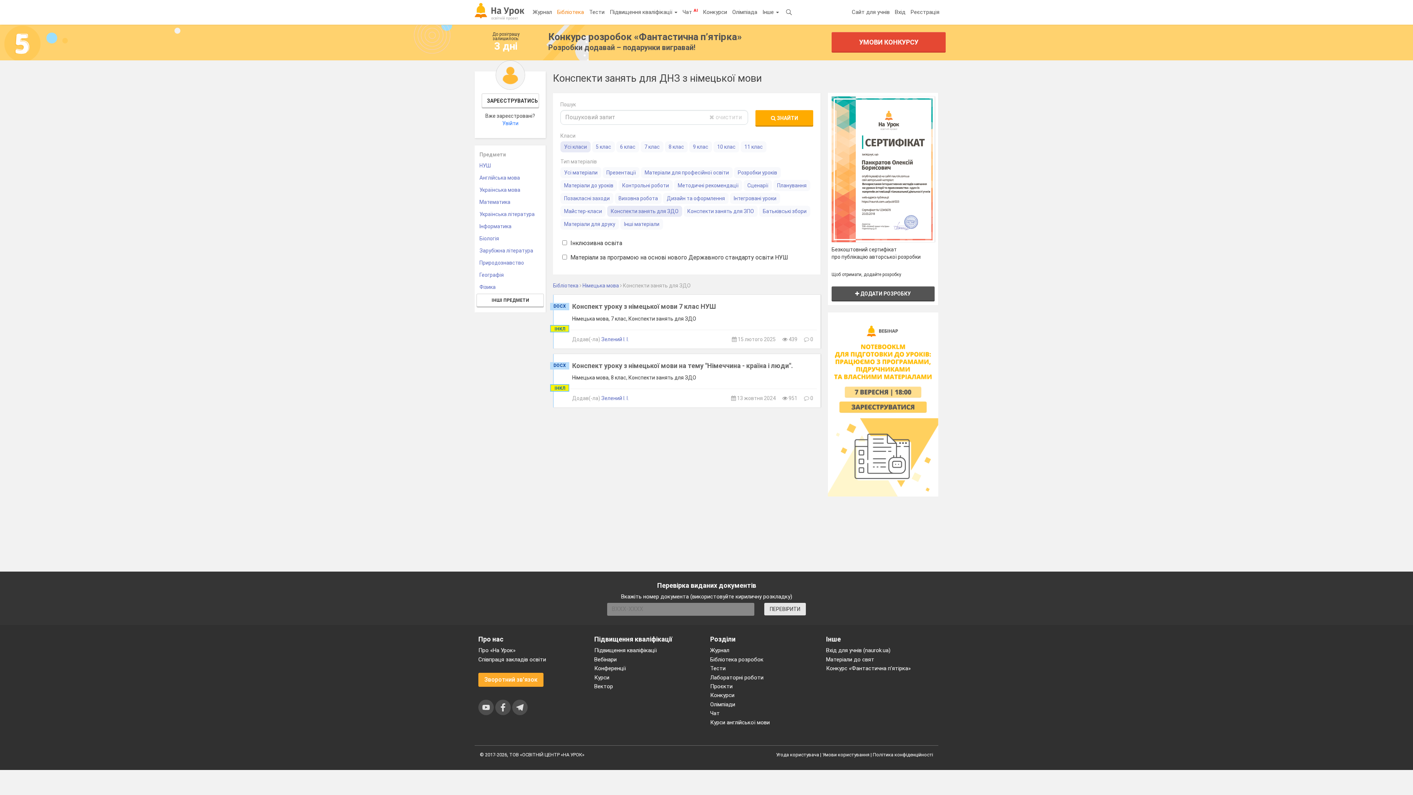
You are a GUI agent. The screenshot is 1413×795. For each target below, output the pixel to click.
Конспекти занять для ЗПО (720, 211)
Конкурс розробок (645, 36)
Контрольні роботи (645, 185)
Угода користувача (797, 754)
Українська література (507, 214)
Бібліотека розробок (737, 659)
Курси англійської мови (740, 722)
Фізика (487, 287)
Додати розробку (885, 294)
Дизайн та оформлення (696, 198)
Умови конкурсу (888, 42)
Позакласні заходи (587, 198)
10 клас (726, 147)
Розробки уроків (757, 173)
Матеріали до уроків (588, 185)
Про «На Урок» (497, 650)
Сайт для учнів (871, 12)
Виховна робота (638, 198)
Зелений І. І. (615, 339)
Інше (768, 12)
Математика (494, 202)
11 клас (753, 147)
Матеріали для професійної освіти (687, 173)
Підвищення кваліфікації (642, 12)
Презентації (621, 173)
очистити (728, 117)
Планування (792, 185)
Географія (491, 275)
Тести (597, 12)
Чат (690, 11)
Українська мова (499, 190)
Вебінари (605, 659)
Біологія (489, 238)
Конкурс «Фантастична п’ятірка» (868, 668)
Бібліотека (570, 12)
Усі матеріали (581, 173)
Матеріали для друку (589, 224)
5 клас (603, 147)
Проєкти (721, 686)
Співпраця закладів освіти (512, 659)
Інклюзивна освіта (595, 243)
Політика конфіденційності (903, 754)
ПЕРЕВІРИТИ (785, 609)
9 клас (700, 147)
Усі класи (575, 147)
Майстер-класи (583, 211)
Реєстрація (925, 12)
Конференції (610, 668)
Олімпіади (722, 704)
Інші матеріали (641, 224)
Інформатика (495, 226)
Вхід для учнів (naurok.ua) (858, 650)
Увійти (510, 123)
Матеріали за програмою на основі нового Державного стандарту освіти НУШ (678, 257)
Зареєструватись (512, 101)
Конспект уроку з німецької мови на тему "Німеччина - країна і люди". (682, 366)
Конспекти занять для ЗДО (645, 211)
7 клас (652, 147)
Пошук (568, 104)
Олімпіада (744, 12)
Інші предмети (510, 300)
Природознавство (501, 263)
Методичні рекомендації (708, 185)
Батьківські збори (785, 211)
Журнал (542, 12)
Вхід (900, 12)
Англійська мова (499, 178)
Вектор (603, 686)
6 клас (627, 147)
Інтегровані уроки (755, 198)
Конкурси (715, 12)
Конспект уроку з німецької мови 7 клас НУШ (644, 306)
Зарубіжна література (506, 251)
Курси (601, 677)
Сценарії (757, 185)
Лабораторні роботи (737, 677)
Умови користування (846, 754)
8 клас (676, 147)
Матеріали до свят (850, 659)
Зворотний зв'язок (511, 679)
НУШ (485, 166)
